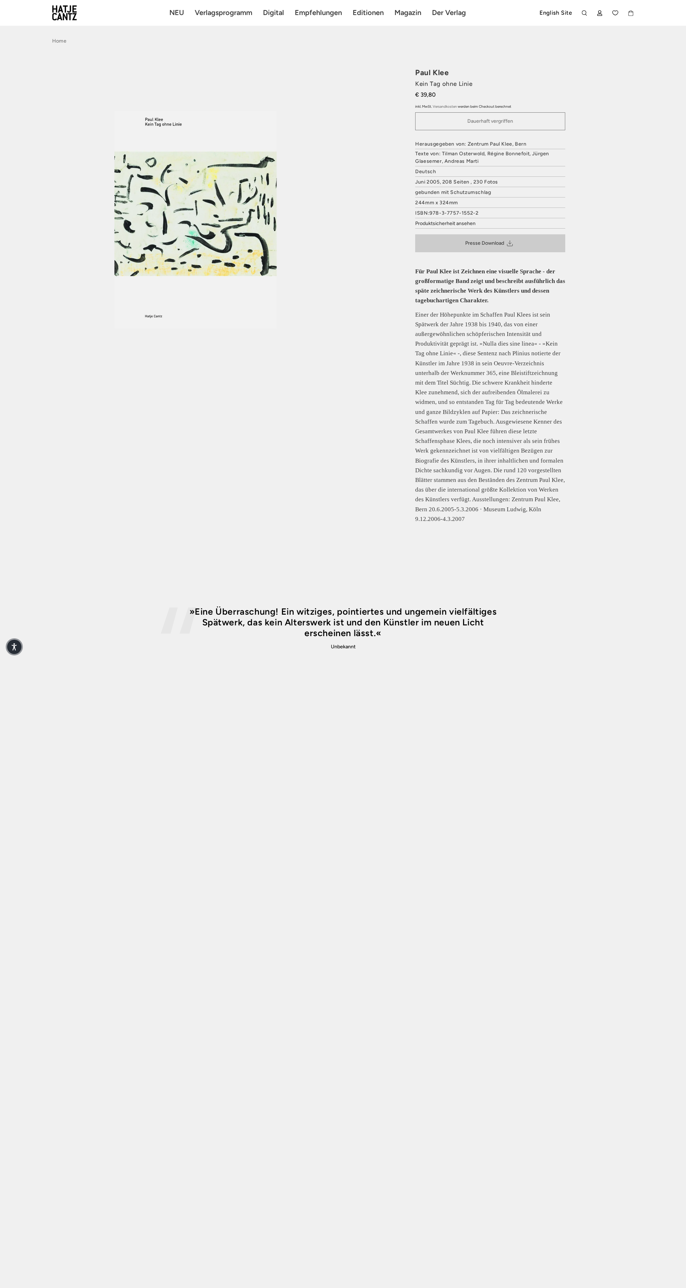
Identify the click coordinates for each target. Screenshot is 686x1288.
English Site (556, 12)
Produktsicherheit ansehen (445, 223)
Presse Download (484, 243)
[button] (14, 646)
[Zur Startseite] (73, 13)
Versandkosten (445, 106)
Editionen (368, 12)
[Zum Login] (599, 13)
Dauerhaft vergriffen (490, 121)
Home (59, 41)
